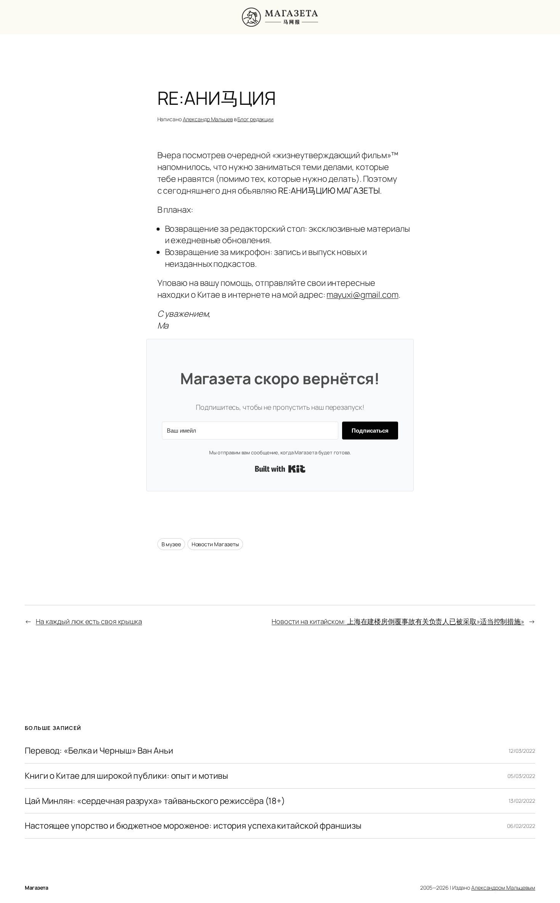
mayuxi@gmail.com (362, 294)
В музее (171, 544)
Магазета (36, 887)
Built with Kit (280, 469)
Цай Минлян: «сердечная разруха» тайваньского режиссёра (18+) (155, 801)
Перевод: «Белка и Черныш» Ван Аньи (99, 750)
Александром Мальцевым (503, 887)
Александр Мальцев (208, 119)
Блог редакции (255, 119)
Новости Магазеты (215, 544)
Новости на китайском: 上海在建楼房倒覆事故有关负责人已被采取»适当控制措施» (398, 621)
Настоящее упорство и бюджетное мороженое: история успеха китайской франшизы (193, 826)
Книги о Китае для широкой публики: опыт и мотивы (126, 776)
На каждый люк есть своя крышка (89, 621)
